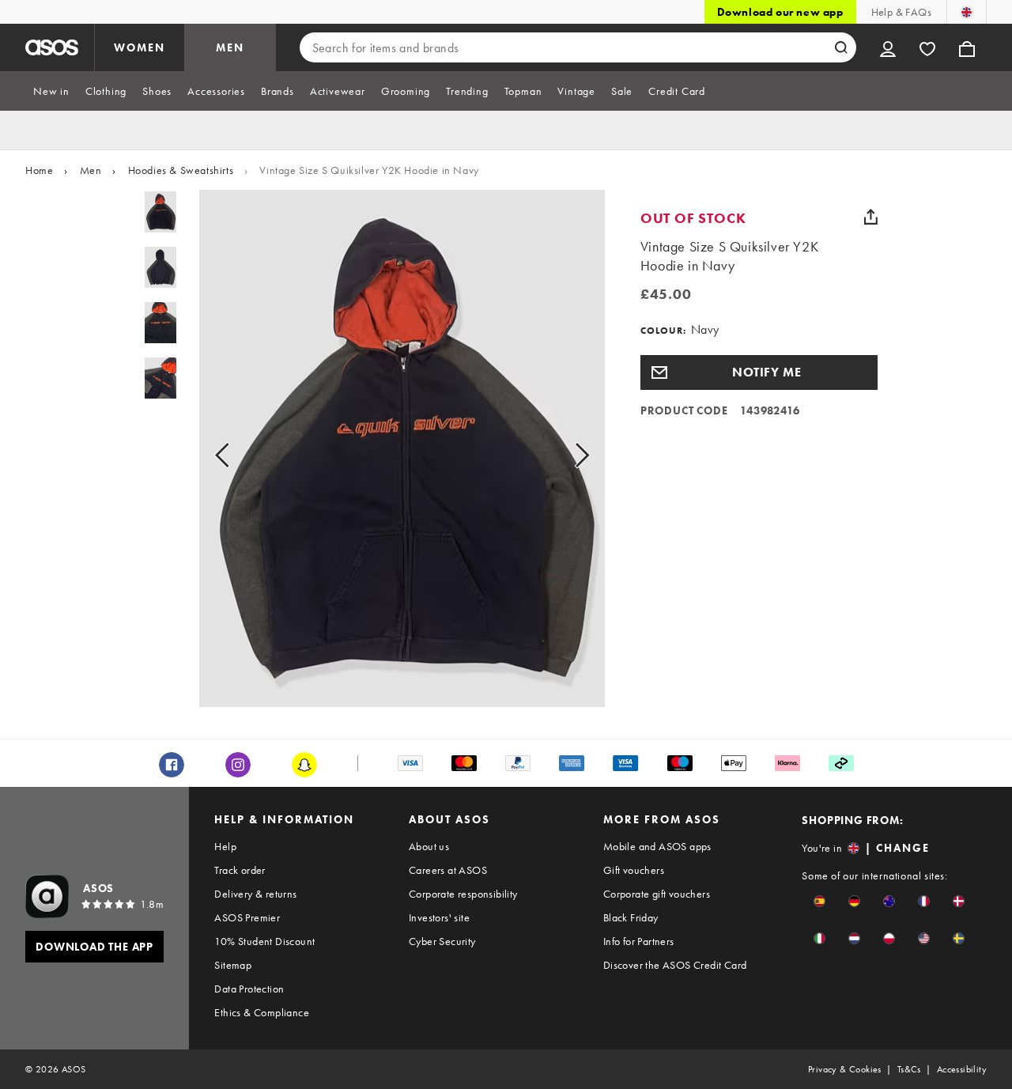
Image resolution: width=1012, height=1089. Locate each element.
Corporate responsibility (463, 894)
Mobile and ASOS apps (657, 846)
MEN (230, 47)
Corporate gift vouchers (656, 894)
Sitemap (232, 965)
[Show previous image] (240, 455)
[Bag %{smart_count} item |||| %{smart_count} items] (967, 47)
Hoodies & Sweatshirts (181, 170)
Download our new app (780, 12)
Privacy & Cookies (845, 1069)
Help (225, 846)
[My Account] (888, 47)
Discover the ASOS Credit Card (675, 965)
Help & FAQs (901, 12)
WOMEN (139, 47)
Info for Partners (638, 941)
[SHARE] (871, 216)
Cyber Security (442, 941)
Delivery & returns (255, 894)
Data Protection (249, 988)
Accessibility (962, 1069)
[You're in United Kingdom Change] (966, 12)
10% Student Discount (264, 941)
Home (39, 170)
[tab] (51, 91)
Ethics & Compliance (261, 1012)
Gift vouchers (633, 870)
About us (429, 846)
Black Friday (631, 917)
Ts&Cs (909, 1069)
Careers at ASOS (448, 870)
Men (91, 170)
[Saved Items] (927, 47)
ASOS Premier (247, 917)
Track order (239, 870)
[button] (759, 372)
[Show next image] (564, 455)
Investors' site (439, 917)
